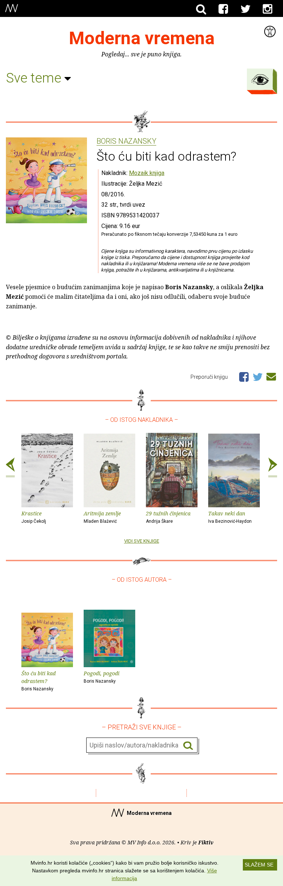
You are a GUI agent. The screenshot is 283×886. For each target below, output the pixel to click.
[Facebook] (223, 9)
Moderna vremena (141, 38)
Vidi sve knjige (141, 541)
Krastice (33, 517)
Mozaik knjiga (146, 172)
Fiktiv (205, 842)
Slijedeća (272, 467)
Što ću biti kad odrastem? (38, 680)
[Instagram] (267, 9)
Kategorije (260, 80)
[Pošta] (271, 375)
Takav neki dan (230, 517)
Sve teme (35, 78)
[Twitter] (245, 9)
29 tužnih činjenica (168, 517)
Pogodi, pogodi (101, 677)
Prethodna (10, 467)
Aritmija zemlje (102, 517)
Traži (188, 745)
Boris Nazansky (126, 141)
